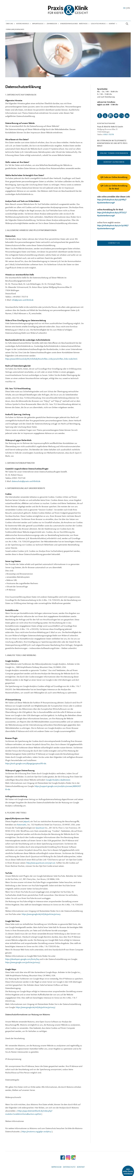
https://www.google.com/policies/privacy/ (22, 963)
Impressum (56, 1167)
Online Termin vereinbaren (114, 153)
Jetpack (26, 822)
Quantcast (40, 828)
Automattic (21, 825)
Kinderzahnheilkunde (69, 23)
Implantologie (37, 23)
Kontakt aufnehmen (114, 162)
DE (124, 8)
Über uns (9, 23)
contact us (114, 243)
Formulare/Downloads (15, 29)
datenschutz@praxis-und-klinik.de (26, 481)
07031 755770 (108, 135)
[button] (68, 54)
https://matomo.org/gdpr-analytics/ (37, 1132)
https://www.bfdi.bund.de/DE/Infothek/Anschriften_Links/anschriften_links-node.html (41, 359)
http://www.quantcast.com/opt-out (40, 863)
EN (128, 8)
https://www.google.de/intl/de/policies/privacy (41, 914)
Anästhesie (83, 23)
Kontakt (112, 23)
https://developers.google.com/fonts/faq (22, 959)
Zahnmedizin (52, 23)
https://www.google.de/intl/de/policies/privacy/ (35, 1007)
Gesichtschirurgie (98, 23)
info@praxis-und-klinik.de (22, 300)
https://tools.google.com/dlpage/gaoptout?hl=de (25, 764)
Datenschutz (69, 1167)
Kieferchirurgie (22, 23)
